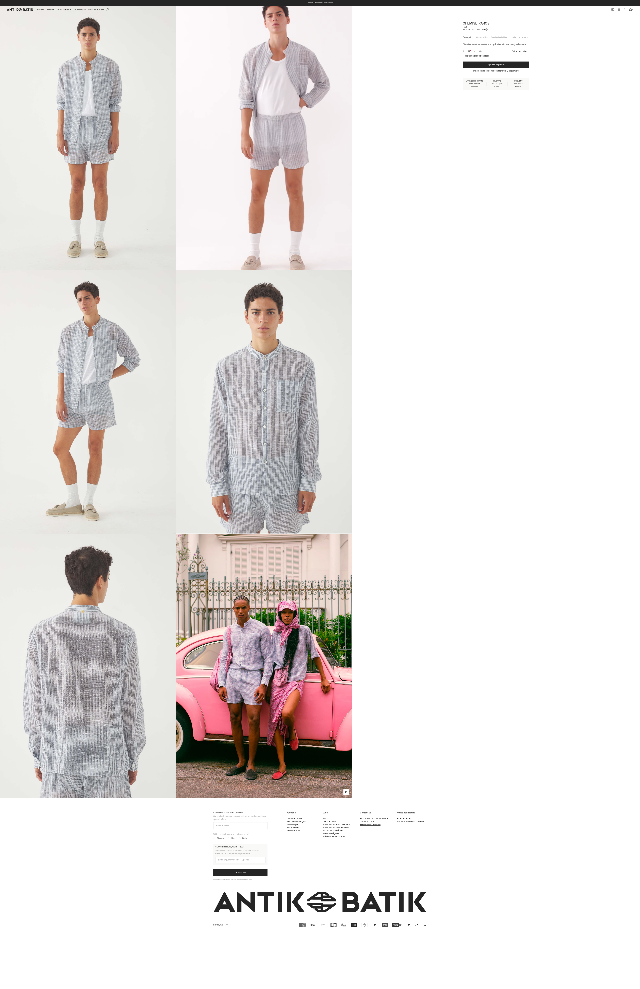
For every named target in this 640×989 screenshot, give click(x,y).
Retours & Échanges (296, 821)
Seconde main (293, 830)
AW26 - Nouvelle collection (320, 3)
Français (218, 925)
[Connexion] (619, 9)
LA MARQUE (80, 10)
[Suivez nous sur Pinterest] (409, 925)
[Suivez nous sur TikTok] (417, 925)
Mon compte (292, 824)
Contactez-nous (294, 818)
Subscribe (240, 872)
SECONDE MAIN (96, 10)
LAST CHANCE (64, 10)
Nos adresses (293, 827)
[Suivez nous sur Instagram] (401, 925)
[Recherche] (107, 9)
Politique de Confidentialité (335, 827)
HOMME (50, 10)
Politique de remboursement (336, 824)
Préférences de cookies (334, 836)
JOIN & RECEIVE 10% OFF (607, 977)
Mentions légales (331, 833)
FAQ (325, 818)
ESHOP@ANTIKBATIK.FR (370, 824)
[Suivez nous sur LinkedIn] (425, 925)
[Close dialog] (634, 925)
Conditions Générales (333, 830)
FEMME (40, 10)
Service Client (329, 821)
